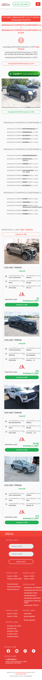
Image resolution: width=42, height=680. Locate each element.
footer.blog (27, 614)
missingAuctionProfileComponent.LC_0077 (21, 63)
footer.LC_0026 (29, 579)
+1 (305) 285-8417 (11, 659)
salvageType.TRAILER (31, 605)
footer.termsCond (13, 589)
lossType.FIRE (11, 629)
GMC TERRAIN (26, 230)
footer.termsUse (12, 584)
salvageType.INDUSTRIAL (32, 598)
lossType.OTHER (12, 631)
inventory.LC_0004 (21, 305)
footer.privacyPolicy (13, 587)
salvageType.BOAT (30, 595)
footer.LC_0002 (12, 576)
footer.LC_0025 (29, 576)
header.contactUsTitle (14, 579)
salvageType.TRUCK (30, 593)
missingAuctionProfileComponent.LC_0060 (21, 112)
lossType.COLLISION (14, 626)
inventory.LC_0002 (21, 234)
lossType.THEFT (12, 634)
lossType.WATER (12, 636)
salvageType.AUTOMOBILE (33, 588)
